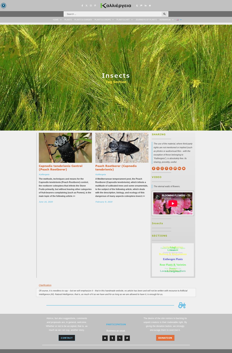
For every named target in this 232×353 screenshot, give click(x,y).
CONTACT (67, 338)
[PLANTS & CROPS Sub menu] (113, 20)
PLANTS (68, 20)
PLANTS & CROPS (103, 20)
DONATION (165, 338)
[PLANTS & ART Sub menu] (132, 20)
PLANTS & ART (123, 20)
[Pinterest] (95, 6)
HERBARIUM (165, 20)
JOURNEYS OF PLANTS (146, 20)
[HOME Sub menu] (61, 20)
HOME (56, 20)
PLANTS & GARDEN (83, 20)
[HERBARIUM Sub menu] (173, 20)
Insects (116, 75)
